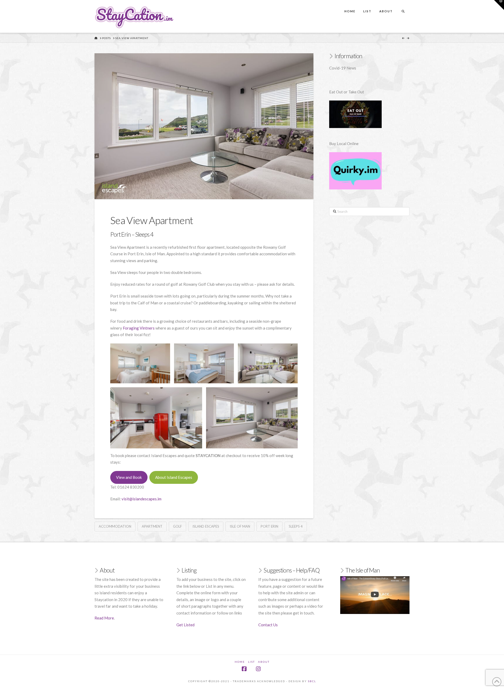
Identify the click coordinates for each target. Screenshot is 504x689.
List (251, 661)
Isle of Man (240, 526)
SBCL (312, 681)
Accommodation (115, 526)
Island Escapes (205, 526)
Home (240, 661)
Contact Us (268, 624)
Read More (104, 618)
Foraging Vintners (139, 328)
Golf (177, 526)
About (264, 661)
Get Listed (185, 624)
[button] (499, 5)
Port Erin (269, 526)
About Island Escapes (173, 477)
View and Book (129, 477)
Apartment (152, 526)
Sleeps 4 (296, 526)
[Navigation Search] (403, 6)
